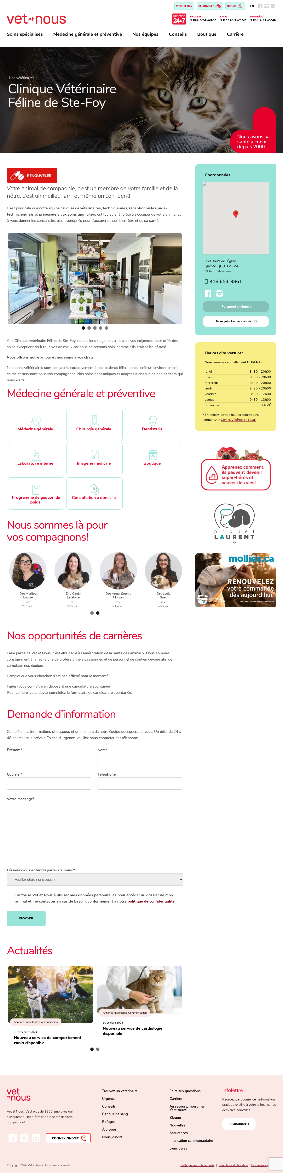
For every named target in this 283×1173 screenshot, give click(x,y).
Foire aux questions (185, 1091)
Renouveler (206, 6)
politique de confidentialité (151, 901)
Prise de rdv (184, 6)
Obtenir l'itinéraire (218, 271)
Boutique (206, 34)
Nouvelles (177, 1125)
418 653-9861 (226, 281)
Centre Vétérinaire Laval (238, 420)
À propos (109, 1129)
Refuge (232, 6)
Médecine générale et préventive (87, 34)
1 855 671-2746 (263, 20)
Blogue (175, 1117)
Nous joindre (112, 1137)
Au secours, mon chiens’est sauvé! (187, 1108)
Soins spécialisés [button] (25, 34)
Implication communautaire (191, 1140)
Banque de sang (115, 1114)
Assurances (178, 1133)
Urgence (108, 1099)
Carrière (235, 34)
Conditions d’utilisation (233, 1165)
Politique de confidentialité (197, 1165)
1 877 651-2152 (233, 20)
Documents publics (263, 1165)
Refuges (108, 1122)
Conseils (178, 34)
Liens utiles (178, 1148)
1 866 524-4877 (203, 20)
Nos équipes (145, 34)
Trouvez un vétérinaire (120, 1091)
